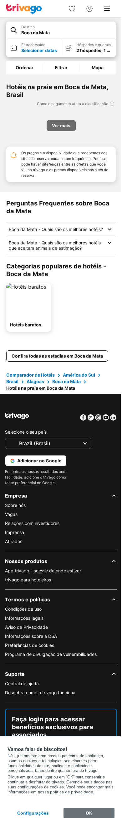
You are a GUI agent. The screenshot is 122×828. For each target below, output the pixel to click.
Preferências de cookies (29, 650)
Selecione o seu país (26, 437)
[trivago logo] (24, 9)
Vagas (11, 519)
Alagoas (35, 386)
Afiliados (13, 546)
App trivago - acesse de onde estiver (43, 576)
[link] (72, 8)
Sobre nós (15, 510)
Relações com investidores (32, 528)
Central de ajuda (22, 688)
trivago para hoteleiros (28, 585)
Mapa (98, 67)
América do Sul (79, 380)
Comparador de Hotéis (30, 380)
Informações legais (24, 623)
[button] (61, 30)
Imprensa (14, 537)
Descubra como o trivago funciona (40, 697)
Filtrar (61, 67)
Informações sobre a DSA (31, 641)
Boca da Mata (66, 386)
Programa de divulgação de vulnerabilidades (51, 659)
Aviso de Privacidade (26, 632)
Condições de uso (23, 614)
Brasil (12, 386)
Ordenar (24, 67)
